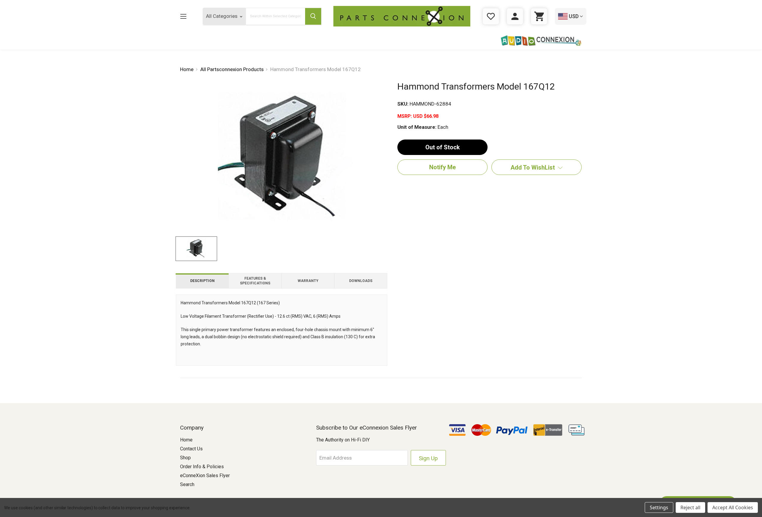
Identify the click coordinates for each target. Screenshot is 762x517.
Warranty (308, 281)
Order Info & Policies (202, 466)
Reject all (690, 507)
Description (202, 281)
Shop (185, 457)
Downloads (360, 281)
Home (186, 440)
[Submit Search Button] (313, 16)
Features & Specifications (255, 280)
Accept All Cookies (732, 507)
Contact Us (191, 449)
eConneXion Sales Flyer (205, 475)
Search (187, 484)
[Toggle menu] (183, 16)
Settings (659, 507)
